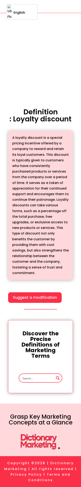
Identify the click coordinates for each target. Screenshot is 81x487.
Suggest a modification (35, 297)
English (19, 12)
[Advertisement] (40, 55)
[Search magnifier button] (58, 378)
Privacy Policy (26, 474)
